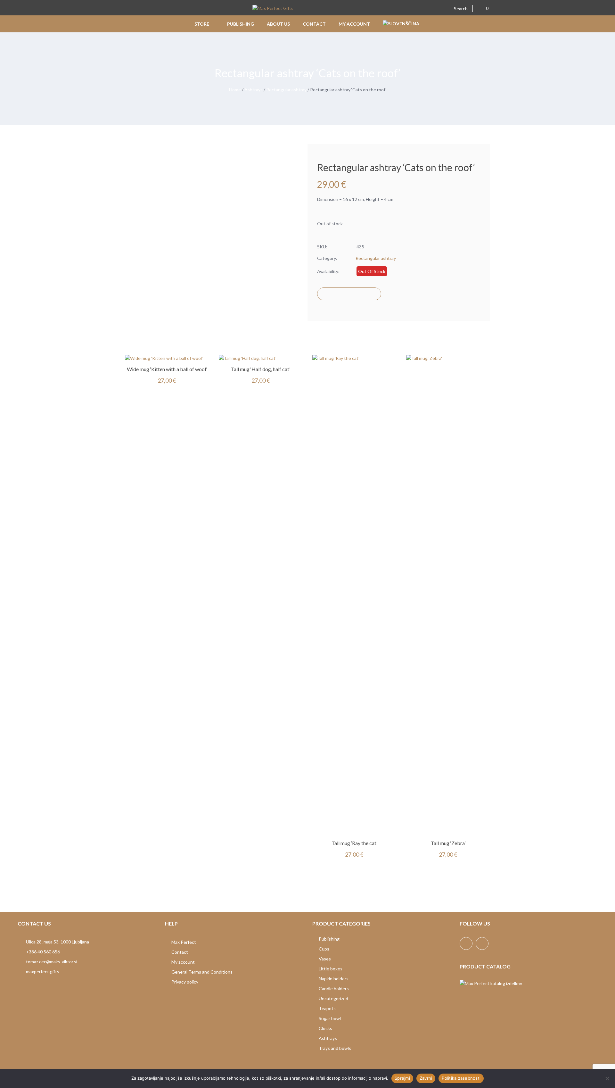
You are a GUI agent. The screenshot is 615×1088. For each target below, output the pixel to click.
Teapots (327, 1008)
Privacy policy (184, 981)
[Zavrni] (607, 1078)
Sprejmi (402, 1078)
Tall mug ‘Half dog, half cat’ (260, 369)
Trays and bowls (335, 1048)
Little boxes (330, 968)
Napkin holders (333, 978)
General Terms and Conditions (202, 972)
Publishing (329, 939)
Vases (325, 958)
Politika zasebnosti (461, 1078)
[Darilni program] (272, 9)
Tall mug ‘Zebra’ (448, 843)
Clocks (325, 1028)
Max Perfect (183, 942)
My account (183, 962)
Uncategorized (333, 998)
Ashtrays (253, 89)
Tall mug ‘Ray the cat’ (354, 843)
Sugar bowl (330, 1018)
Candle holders (334, 988)
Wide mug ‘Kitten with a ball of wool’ (167, 369)
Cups (324, 948)
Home (235, 89)
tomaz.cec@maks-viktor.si (51, 961)
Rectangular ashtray (286, 89)
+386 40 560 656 (43, 951)
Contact (179, 952)
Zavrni (426, 1078)
